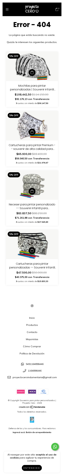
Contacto (32, 332)
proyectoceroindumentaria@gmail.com (35, 377)
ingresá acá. (19, 432)
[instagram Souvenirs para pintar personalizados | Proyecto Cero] (32, 306)
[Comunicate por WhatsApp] (55, 447)
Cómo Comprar (32, 346)
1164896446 (34, 370)
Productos (32, 325)
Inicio (32, 317)
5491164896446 (35, 364)
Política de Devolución (32, 353)
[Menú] (7, 9)
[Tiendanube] (32, 408)
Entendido (32, 468)
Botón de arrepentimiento (38, 432)
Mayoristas (32, 339)
